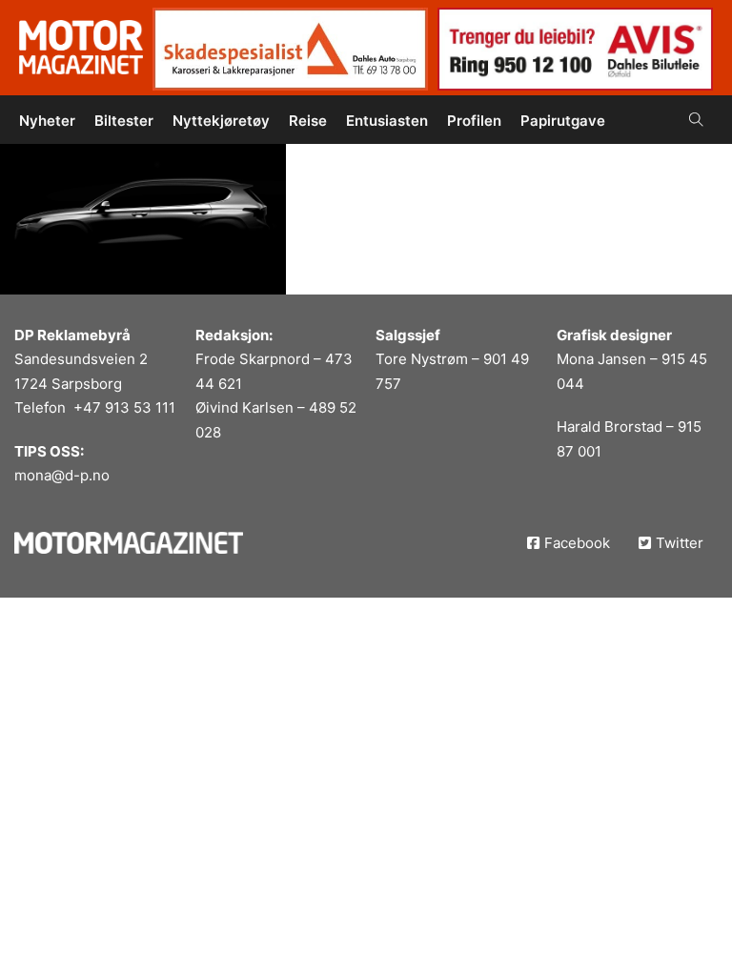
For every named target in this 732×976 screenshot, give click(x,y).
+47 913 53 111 (124, 407)
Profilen (474, 121)
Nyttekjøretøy (221, 121)
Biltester (123, 121)
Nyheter (47, 121)
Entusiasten (387, 121)
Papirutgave (562, 121)
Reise (308, 121)
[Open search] (696, 119)
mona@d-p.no (62, 475)
